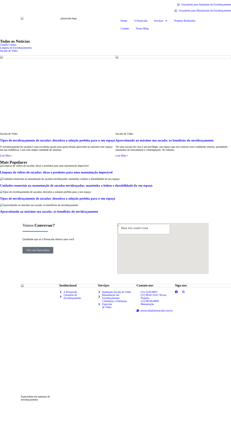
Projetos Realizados (184, 20)
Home (124, 20)
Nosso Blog (142, 28)
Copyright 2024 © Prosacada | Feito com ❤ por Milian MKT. (33, 414)
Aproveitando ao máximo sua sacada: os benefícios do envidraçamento (165, 140)
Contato (125, 28)
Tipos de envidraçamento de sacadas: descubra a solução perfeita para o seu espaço (57, 140)
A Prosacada (140, 20)
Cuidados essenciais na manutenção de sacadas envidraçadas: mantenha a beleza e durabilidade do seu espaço (76, 185)
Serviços (158, 20)
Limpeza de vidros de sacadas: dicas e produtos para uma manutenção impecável (56, 172)
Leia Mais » (6, 155)
